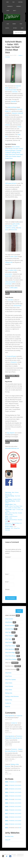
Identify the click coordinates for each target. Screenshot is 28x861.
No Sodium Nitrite (16, 507)
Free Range (16, 506)
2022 (6, 796)
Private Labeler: (9, 526)
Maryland (14, 113)
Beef (13, 146)
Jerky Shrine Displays (11, 659)
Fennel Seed (19, 154)
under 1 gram (13, 256)
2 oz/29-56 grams (13, 516)
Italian (15, 89)
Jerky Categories (9, 635)
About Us (7, 706)
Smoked (20, 512)
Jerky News (8, 672)
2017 (12, 528)
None (15, 504)
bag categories (11, 432)
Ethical (11, 506)
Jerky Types (8, 639)
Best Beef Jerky (9, 836)
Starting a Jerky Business (12, 696)
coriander (15, 225)
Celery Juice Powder (10, 156)
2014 (6, 824)
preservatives (8, 274)
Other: (6, 516)
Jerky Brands (8, 622)
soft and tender (17, 305)
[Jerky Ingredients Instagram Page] (25, 10)
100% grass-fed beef (10, 183)
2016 (6, 817)
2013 (6, 827)
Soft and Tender (9, 514)
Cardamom (8, 152)
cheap (12, 362)
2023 (6, 792)
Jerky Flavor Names (10, 645)
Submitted (7, 530)
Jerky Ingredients (16, 17)
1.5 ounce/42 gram (11, 356)
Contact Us (8, 703)
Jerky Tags (8, 632)
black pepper (8, 225)
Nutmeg (14, 152)
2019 (6, 806)
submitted (13, 101)
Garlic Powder (9, 148)
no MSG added (13, 287)
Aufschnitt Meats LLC (17, 523)
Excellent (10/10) (17, 499)
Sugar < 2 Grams (16, 509)
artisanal (7, 124)
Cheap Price (17, 528)
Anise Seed (12, 154)
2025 (6, 785)
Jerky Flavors (8, 642)
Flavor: (7, 518)
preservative (8, 276)
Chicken (17, 146)
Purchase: (7, 528)
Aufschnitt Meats (12, 107)
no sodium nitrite (12, 270)
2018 (6, 810)
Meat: (6, 512)
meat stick (14, 91)
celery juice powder (10, 282)
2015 (6, 820)
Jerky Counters (9, 618)
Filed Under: (8, 492)
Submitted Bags (9, 629)
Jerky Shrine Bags (10, 652)
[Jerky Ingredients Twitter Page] (21, 10)
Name (7, 574)
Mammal (7, 494)
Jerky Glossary (9, 686)
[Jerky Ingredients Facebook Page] (23, 10)
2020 (6, 803)
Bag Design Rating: (10, 501)
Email (7, 581)
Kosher (19, 126)
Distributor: (8, 523)
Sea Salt (15, 148)
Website (7, 589)
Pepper (13, 150)
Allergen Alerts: (9, 504)
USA (6, 521)
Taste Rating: (8, 499)
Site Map (13, 854)
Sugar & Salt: (8, 509)
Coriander (18, 150)
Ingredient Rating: (9, 495)
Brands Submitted (10, 625)
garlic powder (16, 224)
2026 (6, 782)
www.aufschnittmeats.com (12, 448)
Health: (7, 506)
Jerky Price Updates (10, 679)
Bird (11, 494)
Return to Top (6, 854)
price (15, 362)
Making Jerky (8, 693)
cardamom (8, 227)
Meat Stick (14, 512)
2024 (6, 789)
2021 (6, 799)
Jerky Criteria (8, 683)
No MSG (10, 507)
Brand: (7, 519)
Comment (8, 557)
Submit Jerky (8, 699)
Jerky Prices (8, 676)
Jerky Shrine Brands (10, 656)
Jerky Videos (8, 689)
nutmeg (13, 227)
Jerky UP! (7, 839)
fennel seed (14, 229)
